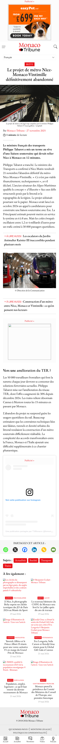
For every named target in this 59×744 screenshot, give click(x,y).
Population (19, 680)
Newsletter (30, 741)
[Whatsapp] (5, 549)
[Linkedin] (34, 549)
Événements (47, 638)
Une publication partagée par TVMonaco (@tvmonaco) (30, 531)
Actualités (20, 560)
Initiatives (19, 638)
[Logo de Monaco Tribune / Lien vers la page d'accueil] (29, 47)
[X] (15, 549)
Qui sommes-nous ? (19, 729)
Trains (7, 565)
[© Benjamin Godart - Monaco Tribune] (43, 586)
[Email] (53, 549)
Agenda (9, 598)
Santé (46, 598)
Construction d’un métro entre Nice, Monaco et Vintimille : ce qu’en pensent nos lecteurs (29, 306)
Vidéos (42, 741)
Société (33, 560)
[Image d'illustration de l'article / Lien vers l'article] (15, 626)
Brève (29, 64)
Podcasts (53, 741)
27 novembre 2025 (36, 130)
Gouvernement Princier (43, 684)
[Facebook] (24, 549)
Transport (46, 560)
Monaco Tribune (16, 130)
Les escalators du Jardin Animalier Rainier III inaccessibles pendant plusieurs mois (29, 240)
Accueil (5, 741)
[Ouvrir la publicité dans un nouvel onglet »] (29, 22)
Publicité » (29, 320)
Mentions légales (40, 729)
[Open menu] (3, 45)
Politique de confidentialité (29, 732)
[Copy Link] (43, 549)
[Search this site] (55, 46)
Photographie (20, 598)
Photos (38, 638)
